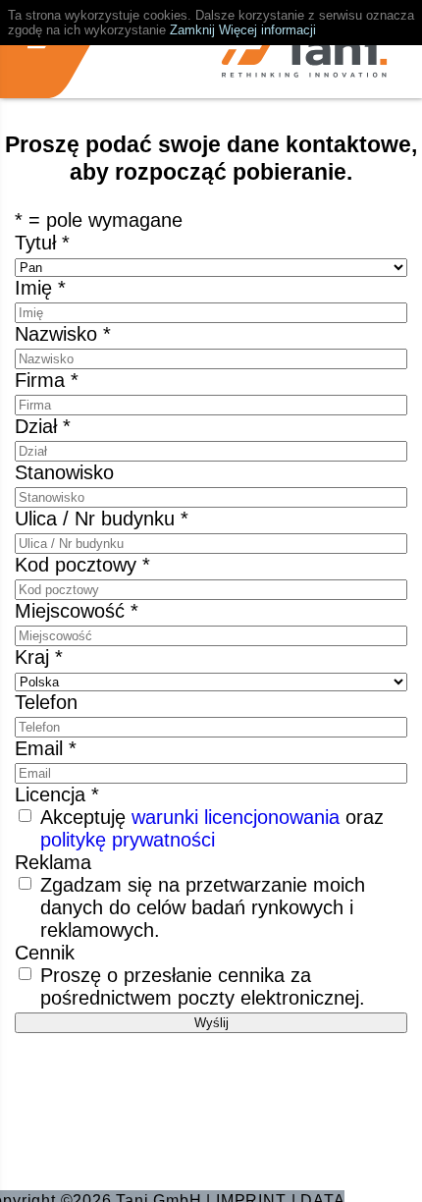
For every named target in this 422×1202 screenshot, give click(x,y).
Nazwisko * (63, 334)
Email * (46, 748)
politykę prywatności (127, 839)
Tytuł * (42, 242)
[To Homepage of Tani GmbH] (304, 56)
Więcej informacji (267, 30)
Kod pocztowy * (82, 564)
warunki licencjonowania (236, 817)
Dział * (43, 426)
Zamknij (192, 30)
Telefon (46, 702)
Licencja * (57, 794)
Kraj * (39, 657)
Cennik (45, 952)
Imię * (40, 288)
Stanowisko (64, 472)
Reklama (53, 862)
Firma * (47, 380)
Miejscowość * (76, 611)
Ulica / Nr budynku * (101, 518)
